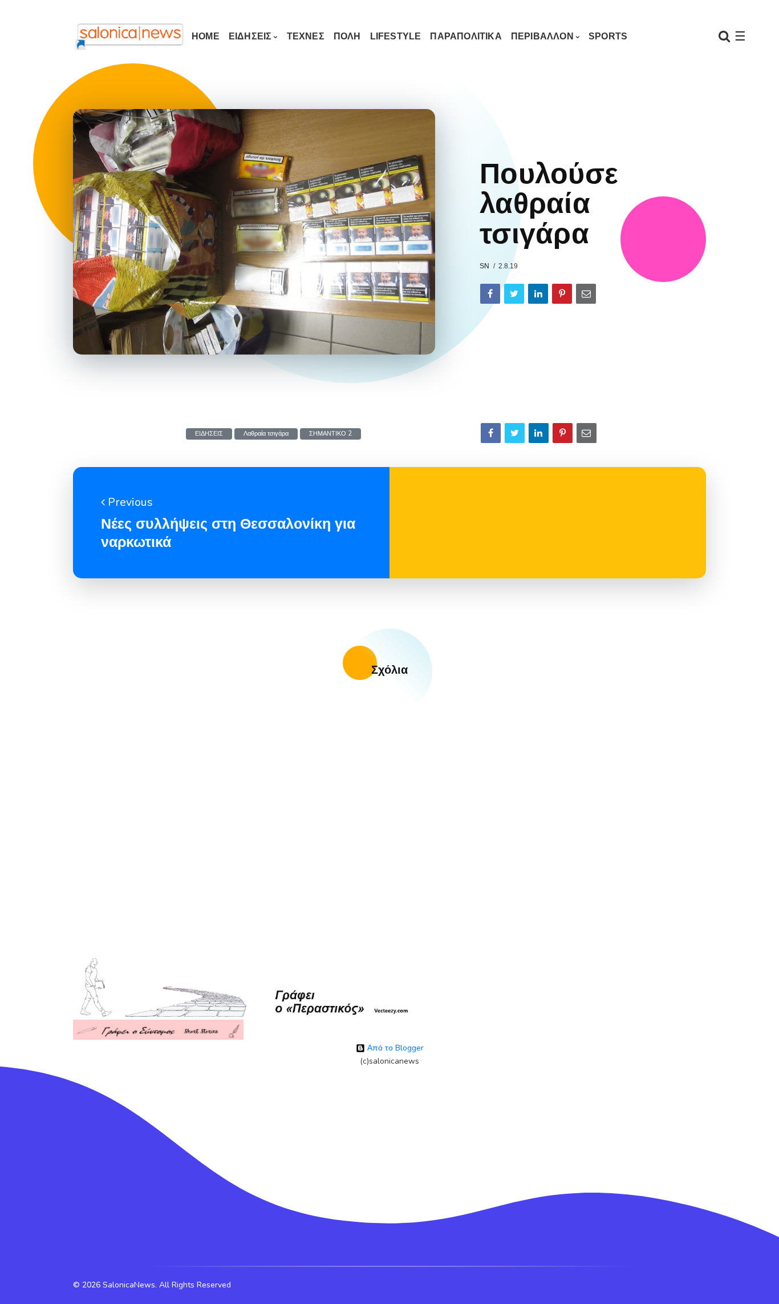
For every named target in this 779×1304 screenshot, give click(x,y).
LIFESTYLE (395, 36)
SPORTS (608, 36)
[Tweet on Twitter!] (514, 294)
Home (206, 36)
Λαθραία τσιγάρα (266, 433)
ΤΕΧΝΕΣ (305, 36)
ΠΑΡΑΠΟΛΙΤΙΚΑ (465, 36)
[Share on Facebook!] (490, 294)
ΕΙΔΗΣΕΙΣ (250, 36)
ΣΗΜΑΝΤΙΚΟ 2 (330, 433)
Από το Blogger (394, 1048)
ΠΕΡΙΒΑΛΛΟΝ (542, 36)
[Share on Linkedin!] (538, 294)
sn (484, 266)
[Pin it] (562, 294)
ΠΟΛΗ (347, 36)
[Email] (586, 294)
